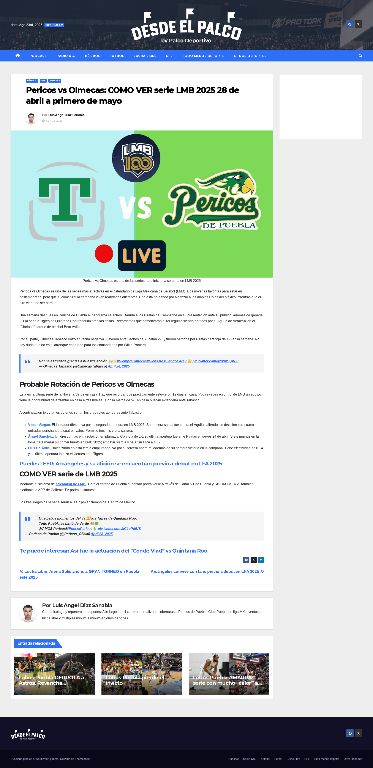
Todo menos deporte (203, 56)
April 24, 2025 (119, 366)
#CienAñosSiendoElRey (166, 361)
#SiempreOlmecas (132, 361)
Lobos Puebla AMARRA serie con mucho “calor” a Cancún (225, 682)
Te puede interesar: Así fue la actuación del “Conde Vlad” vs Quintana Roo (113, 551)
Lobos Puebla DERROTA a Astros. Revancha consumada (51, 682)
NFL (169, 56)
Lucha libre (145, 56)
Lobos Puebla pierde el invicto (135, 680)
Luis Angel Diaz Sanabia (66, 115)
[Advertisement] (321, 107)
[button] (360, 56)
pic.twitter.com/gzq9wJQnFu (216, 361)
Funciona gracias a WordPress (30, 758)
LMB (43, 80)
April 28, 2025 (102, 534)
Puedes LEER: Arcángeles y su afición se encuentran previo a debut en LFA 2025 (120, 463)
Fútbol (117, 56)
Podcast (38, 56)
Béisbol (92, 56)
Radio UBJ (66, 56)
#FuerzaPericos (80, 529)
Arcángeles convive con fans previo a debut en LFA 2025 (205, 571)
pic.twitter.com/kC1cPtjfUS (119, 529)
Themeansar (82, 758)
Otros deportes (250, 56)
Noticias (55, 80)
